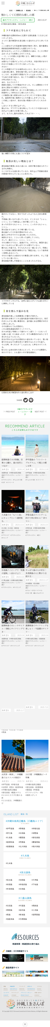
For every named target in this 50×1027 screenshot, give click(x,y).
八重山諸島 (26, 898)
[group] (13, 958)
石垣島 (9, 905)
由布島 (22, 910)
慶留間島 (36, 842)
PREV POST (10, 411)
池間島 (22, 880)
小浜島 (35, 910)
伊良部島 (23, 884)
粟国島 (22, 837)
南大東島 (36, 846)
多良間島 (10, 888)
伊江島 (9, 833)
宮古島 (9, 880)
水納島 (22, 833)
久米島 (25, 855)
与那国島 (23, 919)
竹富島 (22, 905)
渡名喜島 (28, 10)
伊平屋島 (10, 828)
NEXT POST (39, 411)
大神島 (35, 880)
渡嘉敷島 (10, 846)
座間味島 (10, 842)
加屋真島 (10, 919)
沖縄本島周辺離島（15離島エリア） (25, 821)
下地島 (35, 884)
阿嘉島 (22, 842)
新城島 (22, 914)
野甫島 (22, 828)
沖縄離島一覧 (19, 10)
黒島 (9, 914)
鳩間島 (9, 910)
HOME (10, 10)
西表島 (35, 905)
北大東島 (23, 846)
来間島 (9, 884)
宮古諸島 (25, 872)
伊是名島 (36, 828)
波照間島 (36, 914)
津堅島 (35, 833)
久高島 (9, 837)
